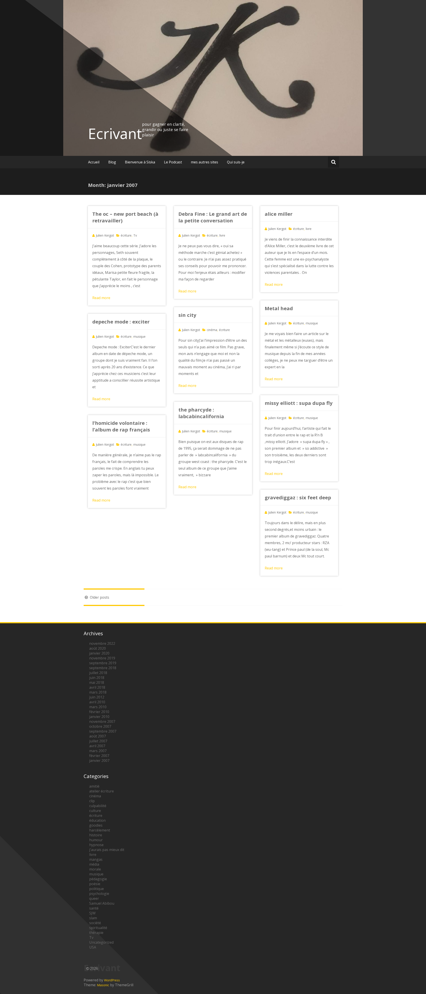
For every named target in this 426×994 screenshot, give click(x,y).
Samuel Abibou (101, 903)
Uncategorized (101, 942)
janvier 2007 (99, 760)
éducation (97, 820)
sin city (187, 315)
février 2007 (99, 755)
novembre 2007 (102, 721)
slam (93, 918)
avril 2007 (97, 745)
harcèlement (99, 830)
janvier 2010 (99, 716)
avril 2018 (97, 687)
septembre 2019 (102, 663)
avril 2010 (97, 702)
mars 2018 (97, 692)
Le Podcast (173, 162)
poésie (94, 883)
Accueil (93, 162)
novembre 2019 (102, 658)
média (94, 864)
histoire (95, 835)
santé (94, 908)
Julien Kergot (105, 235)
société (95, 922)
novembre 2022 (102, 643)
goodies (96, 825)
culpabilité (97, 805)
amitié (94, 786)
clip (92, 800)
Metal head (279, 308)
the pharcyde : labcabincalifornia (201, 413)
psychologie (99, 893)
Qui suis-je (236, 162)
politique (96, 888)
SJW (92, 913)
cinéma (212, 330)
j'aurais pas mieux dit (106, 849)
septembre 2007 (102, 731)
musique (312, 323)
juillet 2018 (98, 672)
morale (95, 869)
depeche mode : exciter (121, 321)
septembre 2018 (102, 667)
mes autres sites (204, 162)
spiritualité (98, 927)
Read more (101, 297)
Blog (112, 162)
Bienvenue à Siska (140, 162)
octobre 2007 (100, 726)
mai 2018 (96, 682)
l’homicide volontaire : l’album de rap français (121, 426)
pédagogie (98, 878)
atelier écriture (101, 791)
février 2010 (99, 711)
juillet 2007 (98, 741)
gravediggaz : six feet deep (298, 497)
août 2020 (97, 648)
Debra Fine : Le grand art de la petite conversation (212, 217)
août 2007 (97, 736)
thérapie (96, 932)
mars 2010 (97, 706)
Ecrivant (115, 133)
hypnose (96, 844)
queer (94, 898)
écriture (126, 235)
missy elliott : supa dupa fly (299, 403)
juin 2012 (96, 697)
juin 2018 (96, 677)
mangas (96, 859)
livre (222, 235)
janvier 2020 (99, 653)
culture (95, 810)
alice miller (278, 213)
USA (92, 947)
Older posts (99, 597)
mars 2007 (97, 750)
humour (96, 839)
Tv (135, 235)
